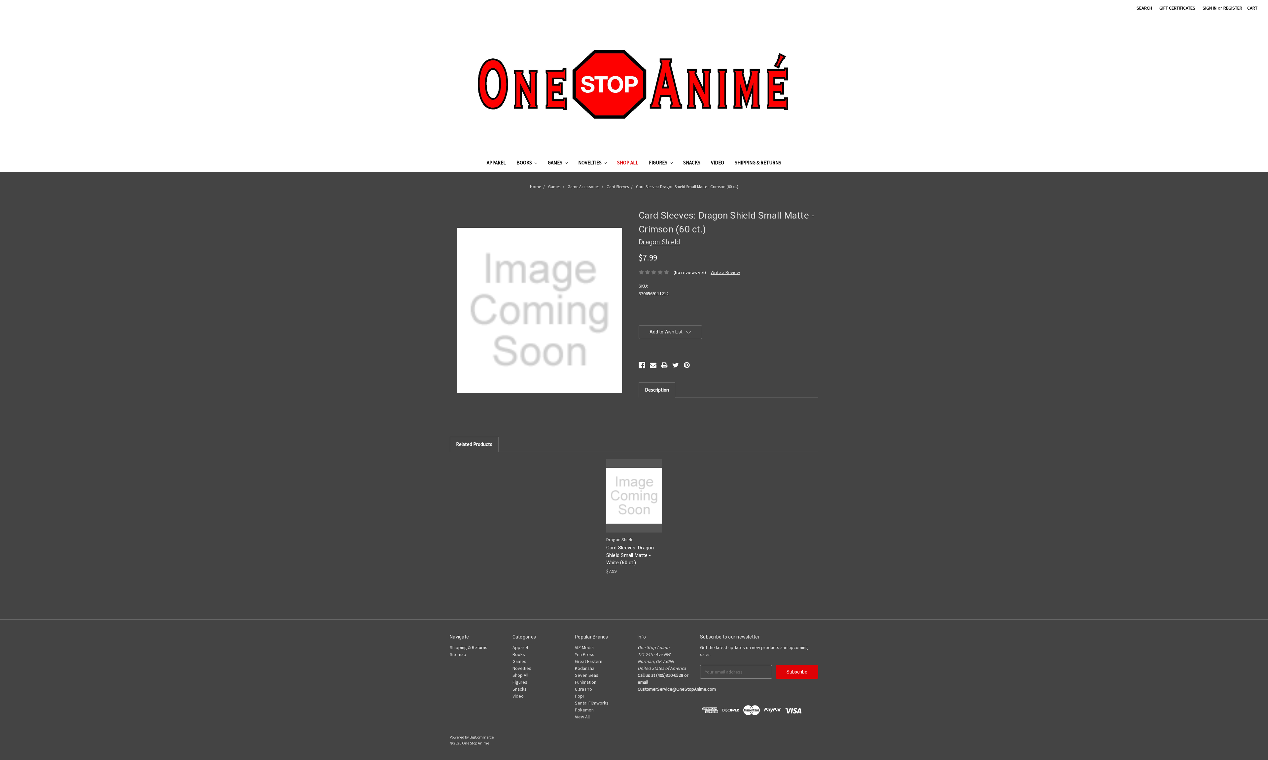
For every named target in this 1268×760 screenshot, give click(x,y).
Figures (658, 162)
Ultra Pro (583, 689)
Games (555, 162)
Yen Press (584, 654)
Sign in (1209, 8)
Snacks (691, 162)
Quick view (634, 489)
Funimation (585, 682)
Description (657, 390)
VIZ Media (584, 647)
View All (582, 717)
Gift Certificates (1177, 8)
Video (717, 162)
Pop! (579, 696)
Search (1144, 8)
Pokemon (584, 710)
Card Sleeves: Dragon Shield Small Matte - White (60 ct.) (630, 555)
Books (524, 162)
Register (1232, 8)
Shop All (627, 162)
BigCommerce (482, 737)
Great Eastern (588, 661)
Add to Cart (634, 501)
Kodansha (584, 668)
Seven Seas (586, 675)
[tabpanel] (634, 516)
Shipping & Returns (758, 162)
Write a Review (725, 272)
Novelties (590, 162)
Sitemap (458, 654)
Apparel (496, 162)
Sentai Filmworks (592, 703)
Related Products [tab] (474, 444)
